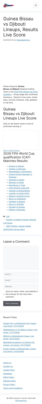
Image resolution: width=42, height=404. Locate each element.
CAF (8, 216)
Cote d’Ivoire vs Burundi (19, 188)
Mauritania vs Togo (17, 185)
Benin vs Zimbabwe (17, 199)
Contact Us (8, 366)
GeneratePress (21, 401)
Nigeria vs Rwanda (17, 210)
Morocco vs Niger (16, 182)
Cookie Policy (9, 370)
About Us (7, 363)
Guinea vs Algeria (16, 166)
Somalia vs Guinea (17, 207)
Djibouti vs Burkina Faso (19, 196)
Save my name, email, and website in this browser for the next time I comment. (22, 294)
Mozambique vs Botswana (20, 172)
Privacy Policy (9, 385)
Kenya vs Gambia (16, 204)
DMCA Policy (8, 377)
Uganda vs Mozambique (19, 191)
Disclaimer (7, 374)
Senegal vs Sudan (16, 180)
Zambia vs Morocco (17, 169)
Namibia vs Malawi (17, 202)
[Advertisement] (21, 63)
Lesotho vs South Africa (19, 193)
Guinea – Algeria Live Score (11, 150)
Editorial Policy (9, 381)
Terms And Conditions (13, 388)
